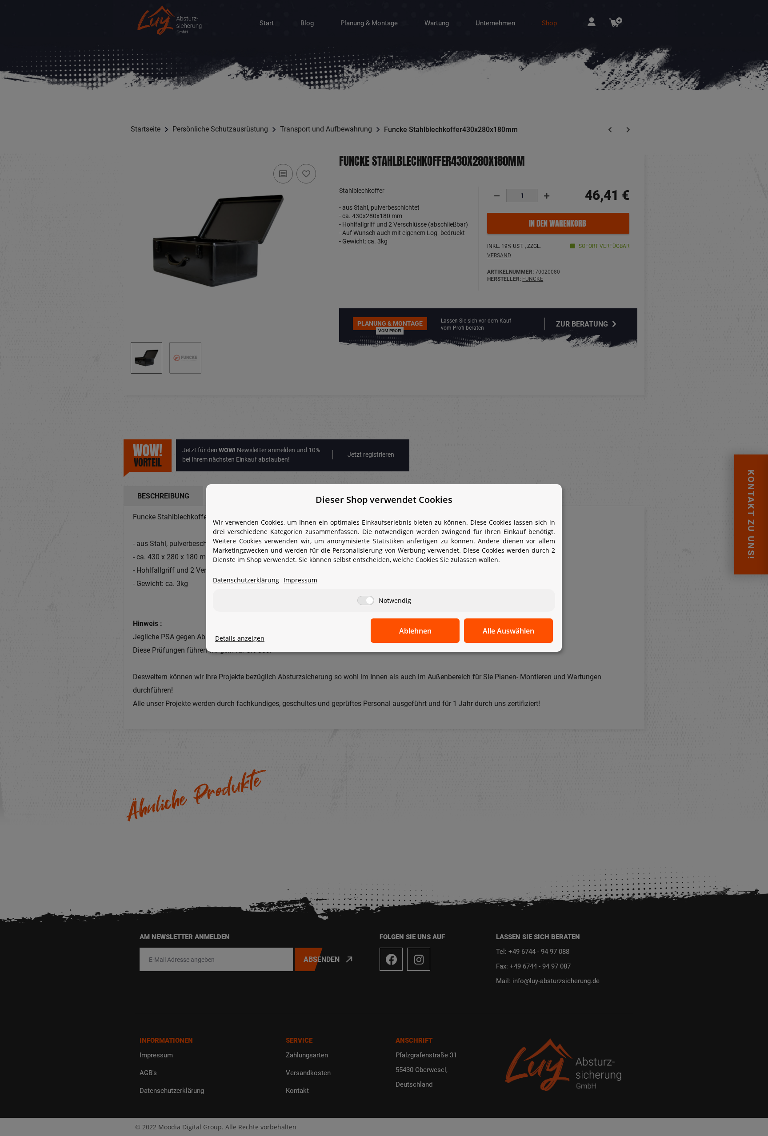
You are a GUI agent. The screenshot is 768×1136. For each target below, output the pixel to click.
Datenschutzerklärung (246, 580)
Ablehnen (415, 631)
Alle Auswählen (508, 631)
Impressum (300, 580)
